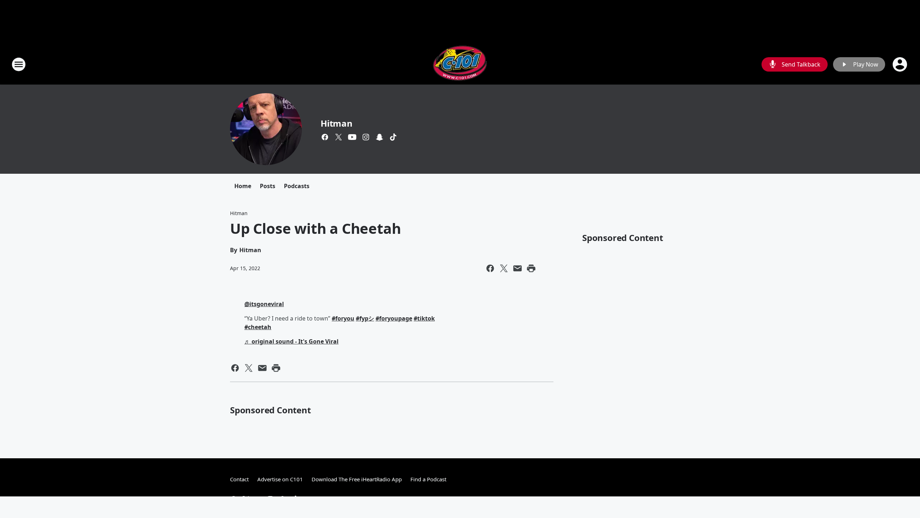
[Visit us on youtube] (352, 137)
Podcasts (296, 186)
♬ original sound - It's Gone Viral (291, 341)
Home (242, 186)
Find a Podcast (428, 479)
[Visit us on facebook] (325, 137)
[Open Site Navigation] (19, 64)
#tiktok (424, 318)
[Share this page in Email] (517, 268)
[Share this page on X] (504, 268)
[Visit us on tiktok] (393, 137)
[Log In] (900, 64)
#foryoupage (394, 318)
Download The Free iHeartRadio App (357, 479)
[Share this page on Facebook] (490, 268)
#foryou (343, 318)
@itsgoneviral (264, 304)
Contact (239, 479)
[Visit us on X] (338, 137)
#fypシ (365, 318)
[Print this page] (531, 268)
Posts (267, 186)
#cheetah (257, 327)
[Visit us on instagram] (366, 137)
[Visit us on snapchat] (379, 137)
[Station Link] (460, 64)
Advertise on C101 (280, 479)
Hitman (337, 123)
